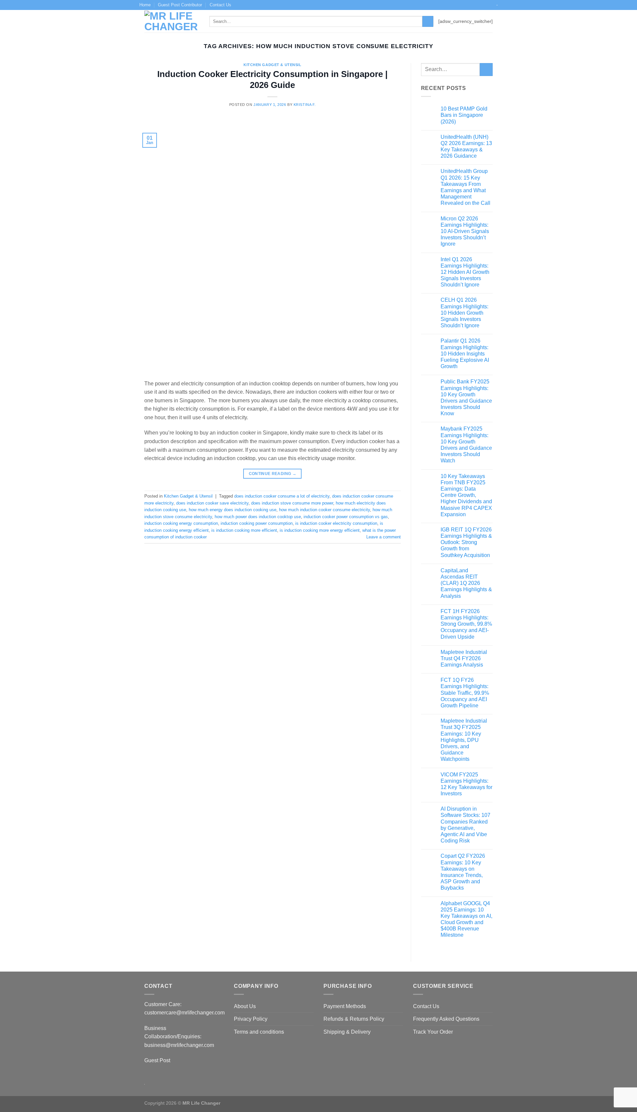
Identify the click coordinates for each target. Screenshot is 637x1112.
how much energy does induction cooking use (232, 509)
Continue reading (273, 473)
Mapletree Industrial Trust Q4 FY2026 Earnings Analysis (464, 658)
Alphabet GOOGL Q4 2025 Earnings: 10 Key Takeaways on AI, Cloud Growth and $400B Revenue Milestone (466, 919)
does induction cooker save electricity (212, 503)
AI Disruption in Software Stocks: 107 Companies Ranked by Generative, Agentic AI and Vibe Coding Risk (465, 824)
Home (145, 4)
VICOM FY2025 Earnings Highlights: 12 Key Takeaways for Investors (466, 784)
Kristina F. (305, 105)
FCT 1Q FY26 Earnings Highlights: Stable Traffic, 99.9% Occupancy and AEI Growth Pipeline (465, 692)
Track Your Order (433, 1032)
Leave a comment (383, 536)
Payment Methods (344, 1006)
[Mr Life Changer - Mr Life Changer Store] (171, 21)
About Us (245, 1006)
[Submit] (427, 21)
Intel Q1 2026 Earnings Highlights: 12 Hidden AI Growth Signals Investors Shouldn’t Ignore (465, 272)
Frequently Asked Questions (446, 1019)
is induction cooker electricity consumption (336, 523)
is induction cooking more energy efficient (320, 530)
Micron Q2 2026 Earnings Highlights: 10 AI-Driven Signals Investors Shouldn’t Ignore (465, 231)
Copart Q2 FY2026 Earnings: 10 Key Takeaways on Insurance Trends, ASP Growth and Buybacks (463, 872)
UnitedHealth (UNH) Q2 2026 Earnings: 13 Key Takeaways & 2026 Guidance (466, 146)
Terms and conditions (259, 1032)
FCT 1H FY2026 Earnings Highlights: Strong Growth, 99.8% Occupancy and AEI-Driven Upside (466, 624)
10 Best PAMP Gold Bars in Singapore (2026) (464, 115)
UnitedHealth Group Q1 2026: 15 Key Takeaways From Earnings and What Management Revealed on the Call (465, 187)
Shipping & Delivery (347, 1032)
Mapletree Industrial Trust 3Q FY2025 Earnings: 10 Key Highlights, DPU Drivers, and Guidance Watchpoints (464, 740)
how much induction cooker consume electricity (324, 509)
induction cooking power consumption (257, 523)
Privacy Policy (250, 1019)
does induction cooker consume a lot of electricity (281, 496)
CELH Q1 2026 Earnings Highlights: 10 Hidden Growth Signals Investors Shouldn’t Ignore (464, 312)
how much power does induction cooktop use (258, 516)
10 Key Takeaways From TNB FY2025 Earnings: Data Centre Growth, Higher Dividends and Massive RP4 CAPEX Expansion (466, 495)
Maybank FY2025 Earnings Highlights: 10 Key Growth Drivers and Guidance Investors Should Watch (466, 444)
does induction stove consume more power (292, 503)
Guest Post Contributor (180, 4)
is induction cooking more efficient (244, 530)
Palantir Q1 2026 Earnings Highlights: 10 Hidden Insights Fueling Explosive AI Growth (465, 353)
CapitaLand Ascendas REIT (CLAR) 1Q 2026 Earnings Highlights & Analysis (466, 583)
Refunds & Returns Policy (353, 1019)
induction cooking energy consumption (181, 523)
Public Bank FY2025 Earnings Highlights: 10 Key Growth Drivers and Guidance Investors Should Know (466, 397)
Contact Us (220, 4)
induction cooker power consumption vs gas (346, 516)
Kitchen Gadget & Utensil (272, 65)
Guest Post (158, 1060)
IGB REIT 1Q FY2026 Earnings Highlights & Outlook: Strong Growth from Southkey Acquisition (466, 542)
